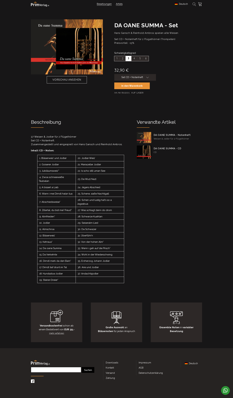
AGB (141, 367)
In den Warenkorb (132, 85)
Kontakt (110, 367)
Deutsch (183, 4)
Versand (110, 373)
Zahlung (110, 378)
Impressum (145, 362)
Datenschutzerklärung (151, 373)
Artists (119, 4)
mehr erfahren (56, 333)
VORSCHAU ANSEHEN (66, 79)
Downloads (112, 362)
